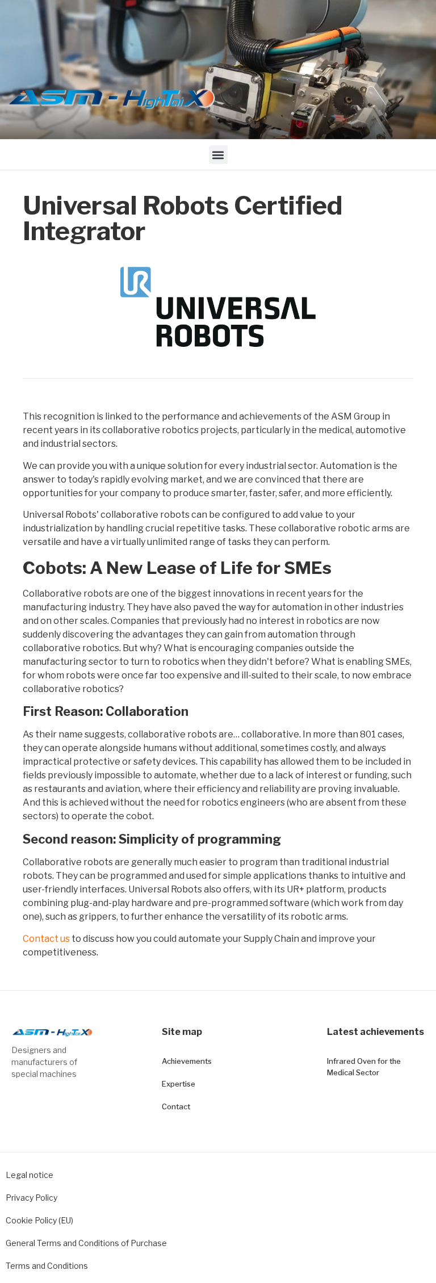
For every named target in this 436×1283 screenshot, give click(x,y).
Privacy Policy (31, 1197)
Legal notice (29, 1175)
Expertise (178, 1083)
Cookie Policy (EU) (39, 1220)
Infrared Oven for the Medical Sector (364, 1066)
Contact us (46, 938)
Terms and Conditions (47, 1266)
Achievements (187, 1061)
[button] (218, 154)
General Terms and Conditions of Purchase (86, 1243)
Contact (176, 1106)
